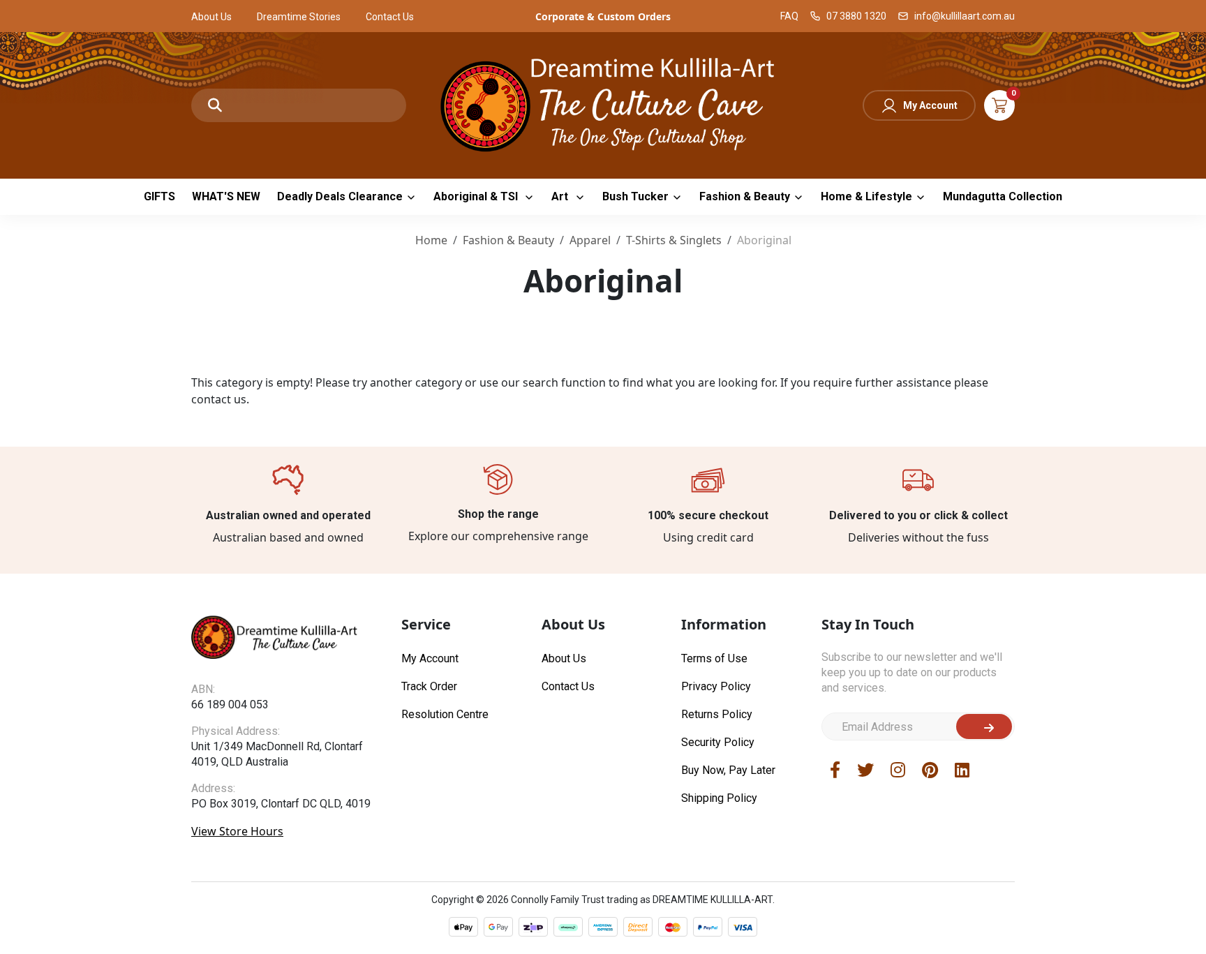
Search (215, 105)
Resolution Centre (445, 714)
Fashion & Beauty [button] (744, 196)
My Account (930, 105)
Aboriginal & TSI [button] (477, 196)
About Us (211, 16)
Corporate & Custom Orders (603, 16)
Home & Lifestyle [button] (866, 196)
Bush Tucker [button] (635, 196)
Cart (999, 105)
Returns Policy (716, 714)
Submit (984, 726)
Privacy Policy (716, 686)
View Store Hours (237, 831)
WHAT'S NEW (226, 196)
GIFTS (159, 196)
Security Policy (717, 742)
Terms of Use (714, 658)
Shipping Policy (719, 798)
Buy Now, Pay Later (728, 770)
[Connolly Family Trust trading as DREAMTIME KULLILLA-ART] (603, 104)
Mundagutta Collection (1002, 196)
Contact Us (390, 16)
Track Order (429, 686)
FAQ (789, 16)
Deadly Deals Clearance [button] (340, 196)
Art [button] (561, 196)
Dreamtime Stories (299, 16)
